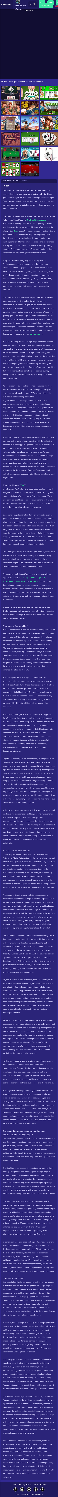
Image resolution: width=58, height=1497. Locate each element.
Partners (43, 1484)
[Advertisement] (29, 14)
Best (50, 3)
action (34, 578)
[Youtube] (22, 1489)
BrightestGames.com (36, 220)
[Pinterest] (15, 1489)
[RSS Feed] (42, 1489)
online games (36, 334)
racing (25, 578)
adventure (20, 581)
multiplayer (8, 581)
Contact (14, 1484)
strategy (34, 581)
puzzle (42, 578)
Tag (22, 485)
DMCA (35, 1484)
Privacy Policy (25, 1484)
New (42, 3)
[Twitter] (29, 1489)
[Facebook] (35, 1489)
